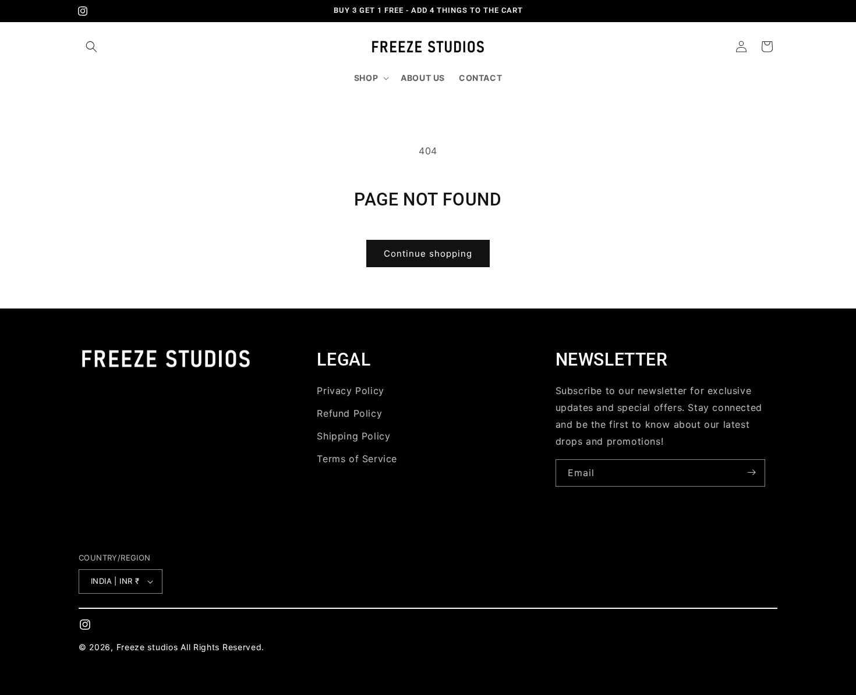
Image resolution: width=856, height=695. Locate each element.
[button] (91, 46)
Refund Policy (349, 413)
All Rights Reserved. (222, 647)
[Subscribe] (752, 472)
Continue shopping (428, 253)
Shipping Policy (353, 435)
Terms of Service (357, 458)
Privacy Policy (350, 390)
